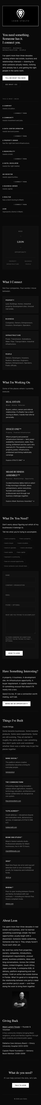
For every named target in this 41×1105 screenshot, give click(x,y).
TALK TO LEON (20, 1085)
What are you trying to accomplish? (20, 615)
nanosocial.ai (10, 772)
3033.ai (8, 877)
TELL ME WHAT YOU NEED (15, 78)
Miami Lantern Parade (11, 1027)
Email (8, 595)
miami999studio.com (13, 851)
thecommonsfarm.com (13, 801)
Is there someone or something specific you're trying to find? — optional (19, 639)
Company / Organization (15, 585)
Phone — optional (13, 605)
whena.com (9, 904)
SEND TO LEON (14, 653)
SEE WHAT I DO (11, 84)
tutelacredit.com (11, 827)
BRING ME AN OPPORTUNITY (16, 703)
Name (8, 575)
